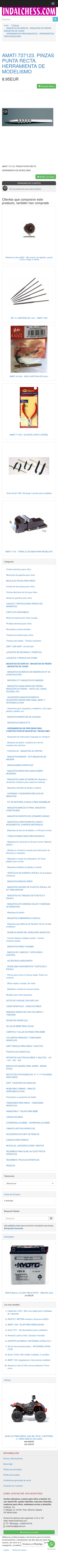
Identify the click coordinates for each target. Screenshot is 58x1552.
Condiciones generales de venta (17, 1480)
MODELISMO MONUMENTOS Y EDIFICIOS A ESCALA (26, 967)
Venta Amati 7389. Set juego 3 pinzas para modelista (29, 493)
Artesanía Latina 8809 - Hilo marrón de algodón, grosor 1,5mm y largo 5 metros (29, 258)
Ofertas (7, 1380)
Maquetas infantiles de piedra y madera (23, 787)
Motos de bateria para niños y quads (21, 617)
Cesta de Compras (12, 1194)
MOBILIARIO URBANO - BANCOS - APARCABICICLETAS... (21, 1090)
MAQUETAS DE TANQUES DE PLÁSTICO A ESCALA (25, 897)
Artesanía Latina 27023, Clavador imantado (26, 1335)
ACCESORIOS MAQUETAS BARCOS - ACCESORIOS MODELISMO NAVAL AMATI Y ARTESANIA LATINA (25, 700)
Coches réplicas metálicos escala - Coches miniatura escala (25, 939)
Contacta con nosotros (13, 1485)
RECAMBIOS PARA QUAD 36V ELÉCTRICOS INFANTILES (25, 1152)
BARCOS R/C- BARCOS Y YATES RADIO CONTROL (24, 953)
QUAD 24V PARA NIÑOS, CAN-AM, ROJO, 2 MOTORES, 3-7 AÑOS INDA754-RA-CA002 (29, 1437)
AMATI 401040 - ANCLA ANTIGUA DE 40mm (29, 376)
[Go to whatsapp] (51, 1544)
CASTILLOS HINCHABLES (17, 612)
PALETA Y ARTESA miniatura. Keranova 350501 (28, 1319)
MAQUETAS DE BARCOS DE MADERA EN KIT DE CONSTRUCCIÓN (28, 673)
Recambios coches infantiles (18, 629)
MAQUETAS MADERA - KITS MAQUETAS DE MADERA (26, 758)
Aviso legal (8, 1464)
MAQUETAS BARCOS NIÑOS (19, 881)
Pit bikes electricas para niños (19, 623)
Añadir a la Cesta (46, 176)
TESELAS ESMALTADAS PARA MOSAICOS (25, 836)
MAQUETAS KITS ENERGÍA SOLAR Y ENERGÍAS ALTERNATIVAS (28, 905)
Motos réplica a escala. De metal (20, 983)
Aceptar (6, 1550)
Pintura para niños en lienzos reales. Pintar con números (27, 976)
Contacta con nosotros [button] (29, 1532)
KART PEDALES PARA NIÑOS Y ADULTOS (24, 1046)
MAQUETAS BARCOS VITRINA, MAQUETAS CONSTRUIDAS (25, 809)
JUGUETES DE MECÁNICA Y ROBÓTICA (24, 652)
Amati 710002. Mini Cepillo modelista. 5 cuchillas (28, 1354)
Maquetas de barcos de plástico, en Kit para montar (29, 830)
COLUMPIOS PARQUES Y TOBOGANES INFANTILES (23, 1039)
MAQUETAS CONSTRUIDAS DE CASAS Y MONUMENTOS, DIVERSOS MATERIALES (24, 823)
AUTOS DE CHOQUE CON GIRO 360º (22, 1000)
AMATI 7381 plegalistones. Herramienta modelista (29, 1360)
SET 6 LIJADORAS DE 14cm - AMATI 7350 (29, 318)
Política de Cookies (11, 1474)
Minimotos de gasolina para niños (20, 575)
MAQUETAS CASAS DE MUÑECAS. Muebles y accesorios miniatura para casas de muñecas (26, 780)
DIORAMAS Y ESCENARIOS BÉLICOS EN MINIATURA (24, 795)
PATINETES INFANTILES (17, 1020)
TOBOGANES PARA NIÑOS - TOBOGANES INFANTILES (24, 1104)
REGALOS (10, 1165)
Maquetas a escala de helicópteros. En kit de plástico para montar (26, 860)
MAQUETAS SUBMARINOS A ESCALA (23, 918)
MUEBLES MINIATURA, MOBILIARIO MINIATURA (28, 932)
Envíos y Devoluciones (13, 1458)
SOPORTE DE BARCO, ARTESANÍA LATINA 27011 (30, 1341)
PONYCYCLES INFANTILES (18, 1051)
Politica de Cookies (19, 1550)
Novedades (9, 1236)
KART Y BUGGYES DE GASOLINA (21, 1082)
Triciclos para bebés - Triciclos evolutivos (23, 640)
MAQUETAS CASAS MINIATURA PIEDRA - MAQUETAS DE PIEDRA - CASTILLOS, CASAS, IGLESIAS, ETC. (26, 689)
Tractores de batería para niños (19, 635)
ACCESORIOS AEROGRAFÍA (19, 960)
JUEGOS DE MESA (14, 1117)
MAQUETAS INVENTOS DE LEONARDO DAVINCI (28, 816)
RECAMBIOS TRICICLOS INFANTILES (22, 1159)
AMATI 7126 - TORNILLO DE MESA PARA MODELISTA (29, 551)
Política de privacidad (12, 1469)
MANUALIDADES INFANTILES (19, 765)
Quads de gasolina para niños (19, 598)
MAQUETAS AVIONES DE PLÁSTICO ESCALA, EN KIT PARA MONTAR (28, 888)
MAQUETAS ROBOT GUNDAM (20, 946)
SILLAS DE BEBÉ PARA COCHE (20, 1026)
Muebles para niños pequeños (19, 994)
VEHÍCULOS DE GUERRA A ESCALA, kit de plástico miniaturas (29, 874)
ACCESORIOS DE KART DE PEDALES (22, 1134)
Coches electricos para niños (18, 569)
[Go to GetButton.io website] (51, 1549)
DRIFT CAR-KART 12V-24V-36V (20, 646)
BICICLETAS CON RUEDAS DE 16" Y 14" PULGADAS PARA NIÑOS (29, 1075)
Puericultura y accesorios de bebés (21, 1097)
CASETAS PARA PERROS (17, 1139)
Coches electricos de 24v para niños (21, 592)
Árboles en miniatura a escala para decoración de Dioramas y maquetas (28, 851)
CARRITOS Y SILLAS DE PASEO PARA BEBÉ (25, 1031)
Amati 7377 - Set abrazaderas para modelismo (27, 1330)
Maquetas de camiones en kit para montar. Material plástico (28, 843)
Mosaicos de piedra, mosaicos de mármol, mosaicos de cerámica (24, 744)
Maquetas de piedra (15, 912)
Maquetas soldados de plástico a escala (23, 867)
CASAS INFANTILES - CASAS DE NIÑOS (23, 1006)
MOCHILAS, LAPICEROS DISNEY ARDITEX (25, 1145)
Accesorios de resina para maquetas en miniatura (28, 736)
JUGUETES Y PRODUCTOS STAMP (21, 658)
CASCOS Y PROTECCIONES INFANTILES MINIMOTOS (24, 605)
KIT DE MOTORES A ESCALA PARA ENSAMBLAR (28, 802)
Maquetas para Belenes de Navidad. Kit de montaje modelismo (28, 925)
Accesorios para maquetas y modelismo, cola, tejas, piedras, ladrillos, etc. (29, 709)
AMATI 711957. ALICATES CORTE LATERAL (29, 434)
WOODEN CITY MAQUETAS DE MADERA (24, 680)
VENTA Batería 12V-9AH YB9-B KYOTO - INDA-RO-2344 (29, 1292)
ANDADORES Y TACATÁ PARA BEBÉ (22, 1111)
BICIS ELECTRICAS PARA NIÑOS (20, 580)
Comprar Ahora (47, 86)
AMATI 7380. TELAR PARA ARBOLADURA (26, 1324)
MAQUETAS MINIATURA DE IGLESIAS (23, 716)
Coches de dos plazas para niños (20, 586)
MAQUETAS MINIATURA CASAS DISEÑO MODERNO (24, 772)
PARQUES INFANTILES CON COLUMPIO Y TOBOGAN (25, 1013)
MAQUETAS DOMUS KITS (18, 722)
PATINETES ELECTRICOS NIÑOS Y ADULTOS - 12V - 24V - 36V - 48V (28, 1059)
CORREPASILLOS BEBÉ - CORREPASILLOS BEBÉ (28, 1122)
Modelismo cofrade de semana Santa (22, 989)
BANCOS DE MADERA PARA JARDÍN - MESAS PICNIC (26, 1067)
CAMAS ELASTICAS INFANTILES (20, 1128)
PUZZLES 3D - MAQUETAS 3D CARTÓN (24, 751)
